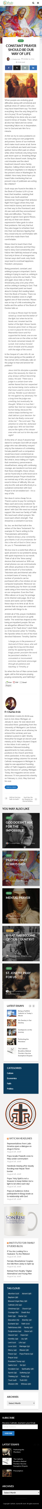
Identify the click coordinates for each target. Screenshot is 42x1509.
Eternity (27, 1320)
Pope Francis (26, 1354)
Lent (12, 1342)
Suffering (25, 1373)
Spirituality (28, 1369)
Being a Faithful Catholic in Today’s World (25, 1013)
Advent (26, 1294)
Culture (9, 930)
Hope (24, 1335)
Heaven (13, 1335)
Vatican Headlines (20, 1138)
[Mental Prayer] (21, 906)
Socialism (13, 1369)
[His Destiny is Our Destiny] (11, 1022)
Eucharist (13, 1324)
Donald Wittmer (14, 956)
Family (28, 1327)
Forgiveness (14, 1331)
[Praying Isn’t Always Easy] (21, 868)
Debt (12, 1316)
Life (22, 1342)
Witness (26, 1384)
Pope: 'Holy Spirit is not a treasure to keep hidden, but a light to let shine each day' (20, 1181)
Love (12, 1346)
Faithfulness (14, 1327)
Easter (23, 1316)
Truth (23, 1380)
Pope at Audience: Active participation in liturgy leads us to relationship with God (20, 1194)
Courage (13, 1312)
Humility (13, 1339)
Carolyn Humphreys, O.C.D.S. (19, 991)
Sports (12, 1373)
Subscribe (8, 1433)
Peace (12, 1354)
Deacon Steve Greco (16, 916)
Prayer (8, 686)
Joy (24, 1339)
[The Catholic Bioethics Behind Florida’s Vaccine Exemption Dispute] (11, 1051)
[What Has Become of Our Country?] (21, 943)
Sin (23, 1365)
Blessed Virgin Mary (17, 1301)
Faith (21, 40)
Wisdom (13, 1384)
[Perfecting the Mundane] (11, 1041)
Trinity (25, 1376)
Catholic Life (15, 1305)
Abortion (13, 1294)
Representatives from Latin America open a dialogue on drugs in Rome (19, 1146)
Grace (28, 1331)
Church (26, 1309)
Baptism (13, 1297)
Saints (12, 1365)
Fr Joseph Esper (14, 843)
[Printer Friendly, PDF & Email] (16, 682)
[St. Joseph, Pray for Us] (21, 981)
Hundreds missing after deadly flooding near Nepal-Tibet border (20, 1168)
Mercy (12, 1350)
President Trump (16, 1361)
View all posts (11, 787)
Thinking (13, 1376)
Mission (24, 1350)
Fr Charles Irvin (15, 59)
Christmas (13, 1309)
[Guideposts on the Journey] (11, 1032)
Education (13, 1320)
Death (25, 1312)
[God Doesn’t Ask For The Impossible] (21, 830)
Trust (12, 1380)
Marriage (24, 1346)
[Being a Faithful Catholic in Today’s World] (11, 1013)
